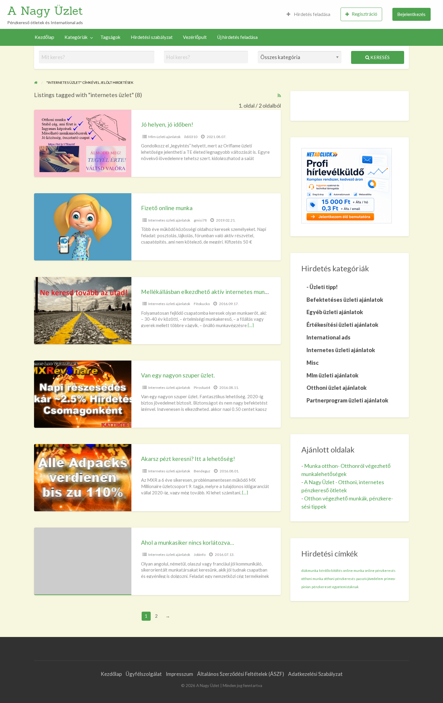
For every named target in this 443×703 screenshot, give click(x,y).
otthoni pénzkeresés (339, 579)
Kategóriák (76, 37)
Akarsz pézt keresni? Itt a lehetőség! (188, 458)
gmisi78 (200, 220)
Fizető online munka (167, 207)
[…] (251, 325)
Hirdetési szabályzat (152, 37)
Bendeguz (202, 471)
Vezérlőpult (195, 37)
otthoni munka (312, 579)
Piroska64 (202, 387)
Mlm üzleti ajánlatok (164, 136)
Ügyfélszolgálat (144, 674)
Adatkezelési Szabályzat (315, 674)
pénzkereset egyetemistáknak (335, 587)
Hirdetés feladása (311, 14)
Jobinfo (200, 554)
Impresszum (179, 674)
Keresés (379, 57)
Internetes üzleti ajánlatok (169, 220)
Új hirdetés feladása (237, 37)
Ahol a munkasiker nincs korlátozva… (187, 542)
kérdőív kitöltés (330, 570)
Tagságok (110, 37)
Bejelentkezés (411, 14)
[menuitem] (308, 14)
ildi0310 (190, 136)
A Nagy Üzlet (45, 10)
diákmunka (309, 570)
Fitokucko (202, 303)
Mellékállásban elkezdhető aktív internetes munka (206, 291)
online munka (353, 570)
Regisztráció (364, 14)
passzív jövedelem (369, 579)
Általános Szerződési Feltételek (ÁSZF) (240, 674)
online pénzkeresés (380, 570)
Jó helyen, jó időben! (167, 124)
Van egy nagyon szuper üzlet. (178, 375)
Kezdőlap (44, 37)
